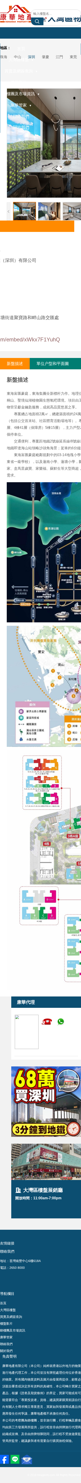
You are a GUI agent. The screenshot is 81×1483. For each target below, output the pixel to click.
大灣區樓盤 (21, 59)
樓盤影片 (21, 82)
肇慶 (45, 57)
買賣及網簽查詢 (21, 71)
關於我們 (21, 127)
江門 (59, 57)
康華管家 (21, 105)
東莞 (73, 57)
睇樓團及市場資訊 (21, 94)
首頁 (21, 49)
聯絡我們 (21, 116)
